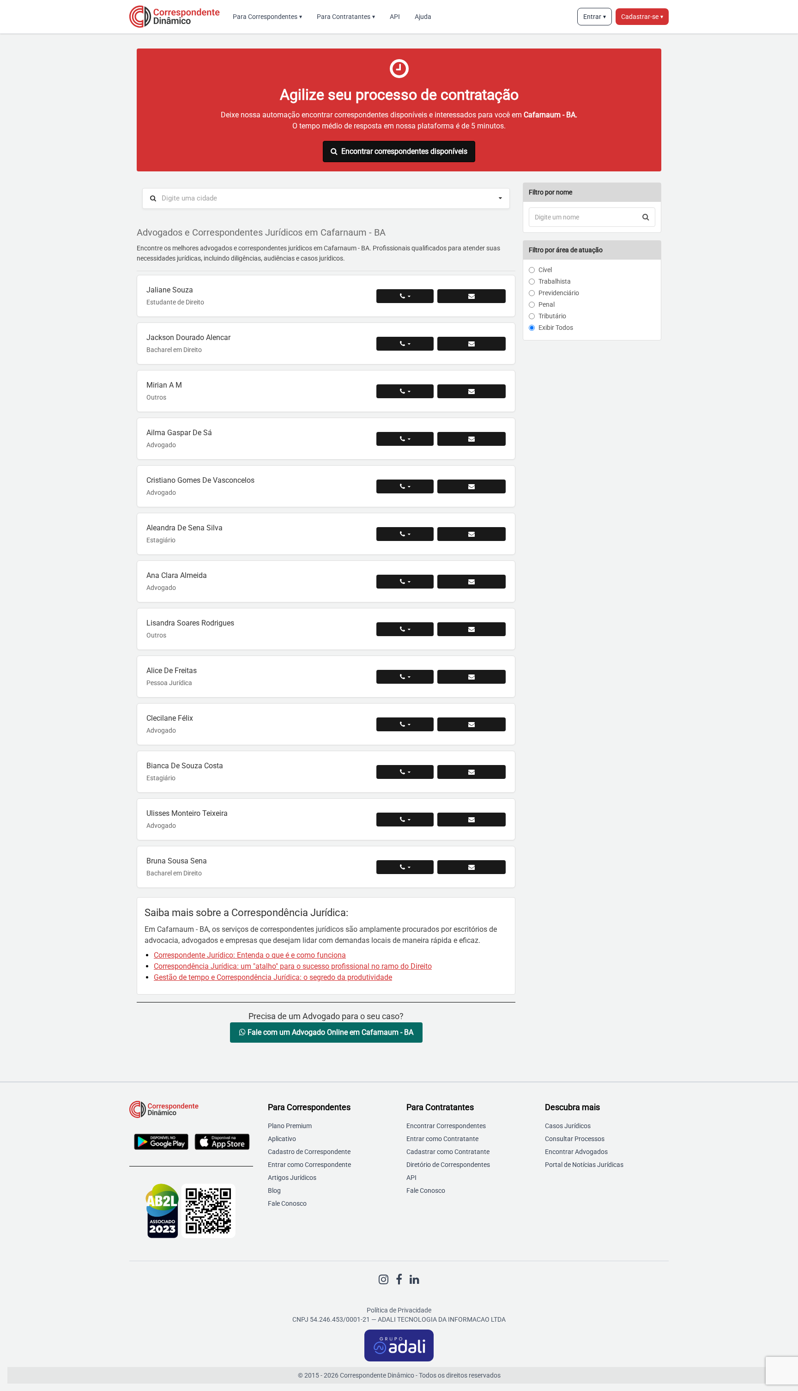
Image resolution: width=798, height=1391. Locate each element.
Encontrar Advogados (576, 1151)
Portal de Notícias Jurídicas (584, 1164)
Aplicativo (282, 1138)
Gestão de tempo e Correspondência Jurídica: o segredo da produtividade (273, 977)
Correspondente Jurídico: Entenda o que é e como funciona (250, 955)
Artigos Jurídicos (292, 1177)
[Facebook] (399, 1279)
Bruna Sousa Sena (176, 860)
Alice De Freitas (171, 670)
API (395, 16)
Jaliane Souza (169, 289)
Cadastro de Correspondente (309, 1151)
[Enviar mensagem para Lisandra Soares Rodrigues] (471, 629)
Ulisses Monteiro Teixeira (187, 813)
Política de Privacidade (399, 1310)
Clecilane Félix (169, 718)
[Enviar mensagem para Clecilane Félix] (471, 724)
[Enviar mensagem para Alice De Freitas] (471, 677)
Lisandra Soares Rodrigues (190, 623)
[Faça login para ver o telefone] (405, 296)
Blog (274, 1190)
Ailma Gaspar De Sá (179, 432)
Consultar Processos (575, 1138)
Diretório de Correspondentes (448, 1164)
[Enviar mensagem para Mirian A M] (471, 391)
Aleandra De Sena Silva (184, 527)
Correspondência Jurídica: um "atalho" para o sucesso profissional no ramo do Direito (293, 966)
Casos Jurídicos (568, 1126)
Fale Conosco (287, 1203)
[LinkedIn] (414, 1279)
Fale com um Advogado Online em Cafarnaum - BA (329, 1032)
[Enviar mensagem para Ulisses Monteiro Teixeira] (471, 819)
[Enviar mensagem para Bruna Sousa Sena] (471, 867)
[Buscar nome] (646, 217)
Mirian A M (164, 385)
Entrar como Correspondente (309, 1164)
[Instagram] (383, 1279)
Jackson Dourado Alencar (188, 337)
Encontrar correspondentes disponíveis (404, 151)
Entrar (594, 16)
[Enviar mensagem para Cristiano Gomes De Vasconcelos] (471, 486)
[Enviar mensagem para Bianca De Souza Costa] (471, 772)
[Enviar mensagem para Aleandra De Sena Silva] (471, 534)
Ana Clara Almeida (176, 575)
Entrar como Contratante (442, 1138)
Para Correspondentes (267, 16)
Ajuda (423, 16)
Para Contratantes (346, 16)
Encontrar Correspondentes (446, 1126)
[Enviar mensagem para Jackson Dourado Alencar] (471, 344)
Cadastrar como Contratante (448, 1151)
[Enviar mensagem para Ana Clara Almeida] (471, 582)
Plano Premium (290, 1126)
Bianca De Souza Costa (184, 765)
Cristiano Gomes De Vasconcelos (200, 480)
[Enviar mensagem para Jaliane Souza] (471, 296)
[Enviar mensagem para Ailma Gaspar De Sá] (471, 439)
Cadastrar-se (642, 16)
